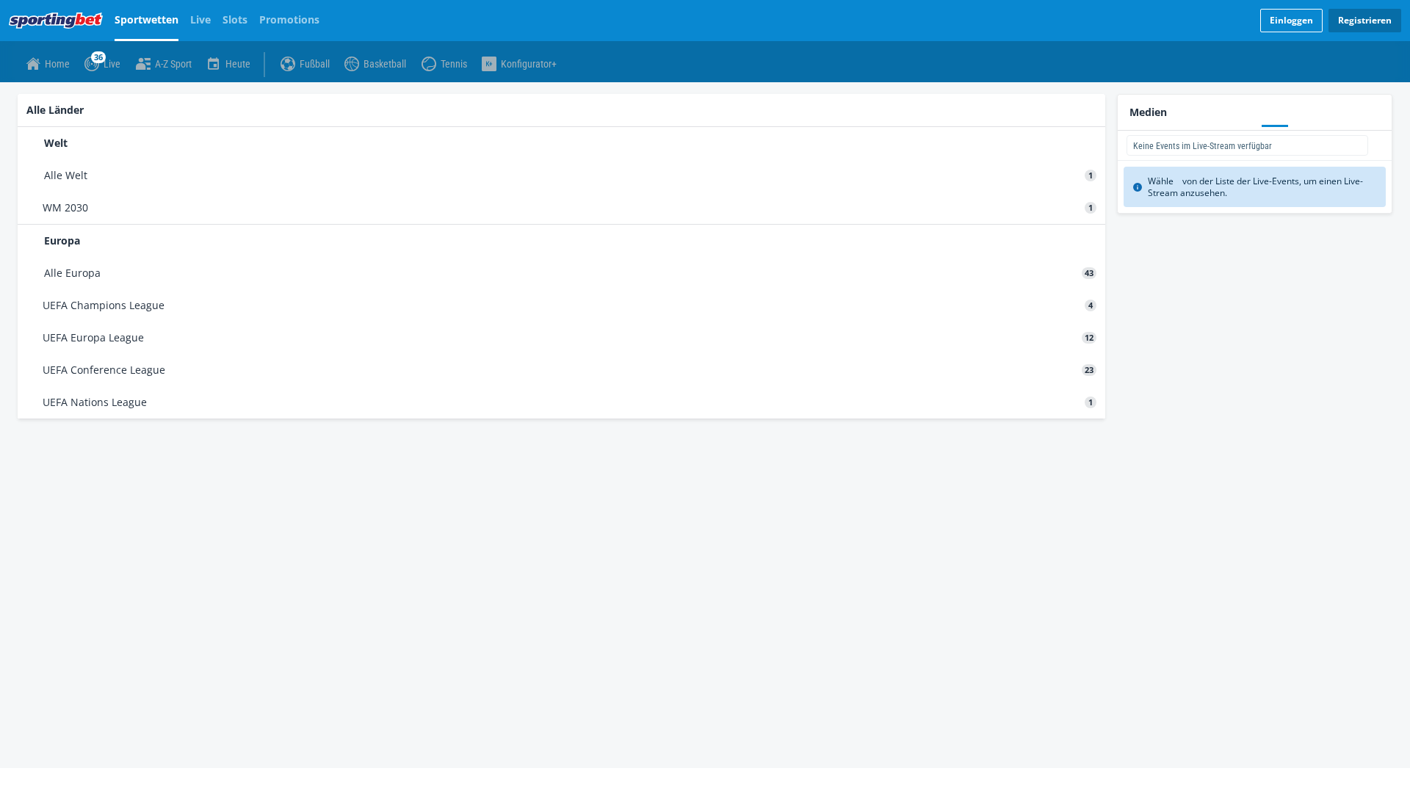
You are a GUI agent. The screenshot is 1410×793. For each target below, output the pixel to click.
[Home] (59, 20)
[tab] (52, 98)
